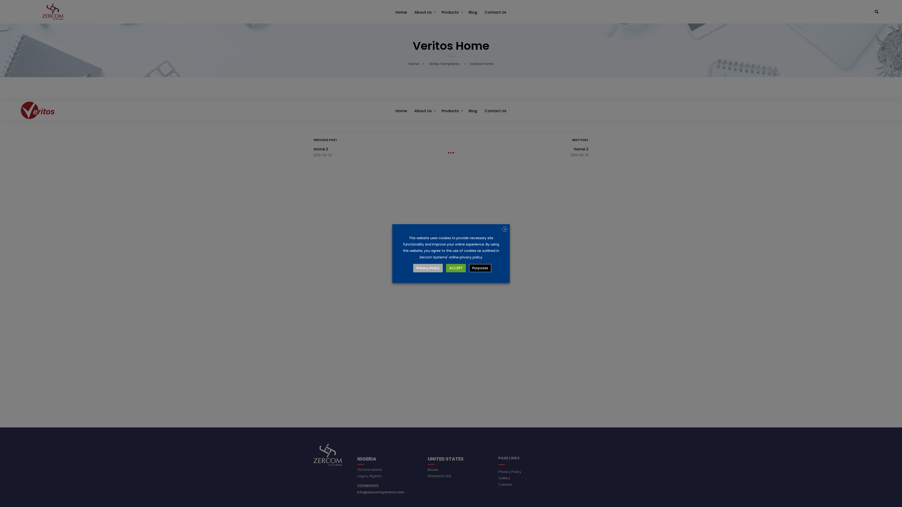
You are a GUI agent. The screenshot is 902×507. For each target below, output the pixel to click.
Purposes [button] (480, 268)
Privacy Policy (427, 268)
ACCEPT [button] (456, 268)
